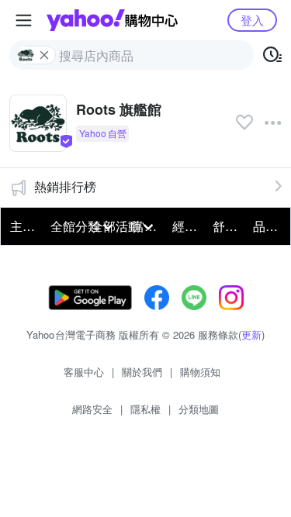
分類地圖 (198, 409)
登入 (252, 20)
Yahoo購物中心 (112, 20)
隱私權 (145, 409)
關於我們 (142, 371)
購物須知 (200, 371)
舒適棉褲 (228, 226)
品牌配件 (268, 226)
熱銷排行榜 (65, 186)
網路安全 (92, 409)
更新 (251, 334)
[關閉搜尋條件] (44, 55)
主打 (22, 226)
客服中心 (84, 371)
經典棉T (187, 226)
